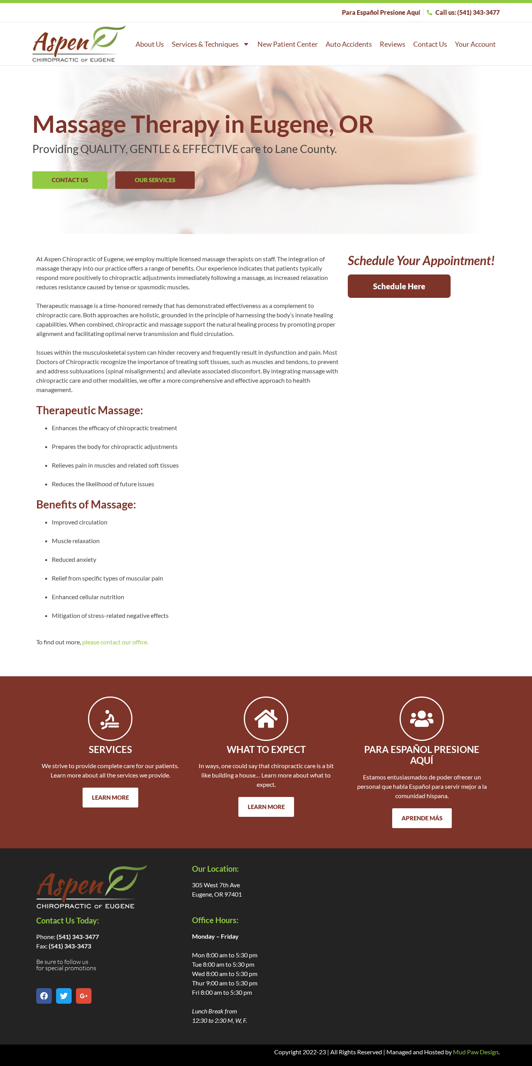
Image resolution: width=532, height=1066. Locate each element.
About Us (150, 44)
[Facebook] (44, 996)
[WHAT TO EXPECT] (266, 719)
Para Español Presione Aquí (421, 755)
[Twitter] (64, 996)
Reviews (392, 44)
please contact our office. (115, 642)
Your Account (475, 44)
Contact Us (430, 44)
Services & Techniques (205, 44)
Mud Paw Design (476, 1051)
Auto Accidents (349, 44)
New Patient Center (287, 44)
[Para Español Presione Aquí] (422, 719)
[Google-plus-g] (84, 996)
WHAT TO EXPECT (266, 749)
